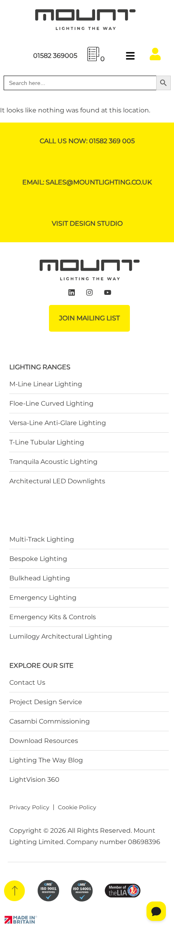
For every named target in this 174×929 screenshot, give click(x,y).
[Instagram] (89, 292)
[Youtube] (107, 292)
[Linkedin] (71, 292)
